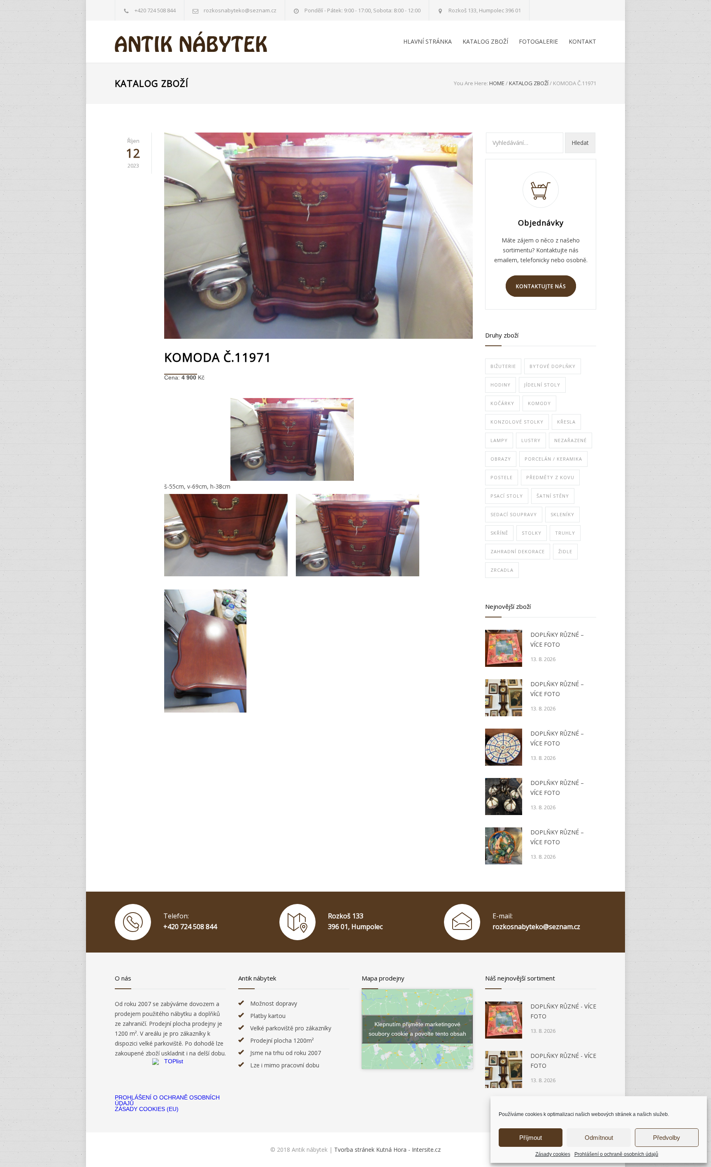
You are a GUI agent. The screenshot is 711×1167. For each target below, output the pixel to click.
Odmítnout (599, 1137)
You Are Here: (471, 83)
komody (539, 403)
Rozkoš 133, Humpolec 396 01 (484, 10)
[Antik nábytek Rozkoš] (191, 41)
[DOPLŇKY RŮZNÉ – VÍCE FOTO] (503, 648)
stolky (531, 533)
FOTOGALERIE (538, 41)
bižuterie (503, 366)
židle (565, 551)
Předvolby (666, 1137)
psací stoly (506, 496)
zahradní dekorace (517, 551)
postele (501, 477)
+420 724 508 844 (155, 10)
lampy (499, 440)
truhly (565, 533)
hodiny (500, 385)
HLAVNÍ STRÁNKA (427, 41)
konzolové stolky (517, 422)
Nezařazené (570, 440)
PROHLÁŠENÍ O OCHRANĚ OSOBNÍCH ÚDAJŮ (167, 1100)
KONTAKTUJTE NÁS (541, 286)
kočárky (502, 403)
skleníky (562, 514)
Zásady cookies (552, 1154)
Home (496, 83)
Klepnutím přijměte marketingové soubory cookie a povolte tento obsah (417, 1029)
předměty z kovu (550, 477)
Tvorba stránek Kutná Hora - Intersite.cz (387, 1149)
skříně (499, 533)
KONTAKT (582, 41)
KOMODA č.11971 (218, 357)
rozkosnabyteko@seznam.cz (536, 926)
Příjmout (530, 1137)
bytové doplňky (553, 366)
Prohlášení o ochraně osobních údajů (616, 1154)
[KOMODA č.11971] (318, 236)
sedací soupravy (513, 514)
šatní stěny (553, 496)
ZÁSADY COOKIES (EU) (147, 1109)
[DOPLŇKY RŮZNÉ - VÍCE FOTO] (503, 1020)
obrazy (500, 459)
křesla (566, 422)
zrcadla (502, 570)
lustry (531, 440)
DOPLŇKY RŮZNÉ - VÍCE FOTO (563, 1011)
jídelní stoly (542, 385)
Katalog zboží (151, 83)
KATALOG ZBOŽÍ (485, 41)
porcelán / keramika (553, 459)
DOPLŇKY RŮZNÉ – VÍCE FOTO (557, 639)
